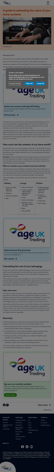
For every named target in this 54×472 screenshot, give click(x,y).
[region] (27, 78)
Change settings (15, 83)
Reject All (29, 83)
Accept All (40, 83)
